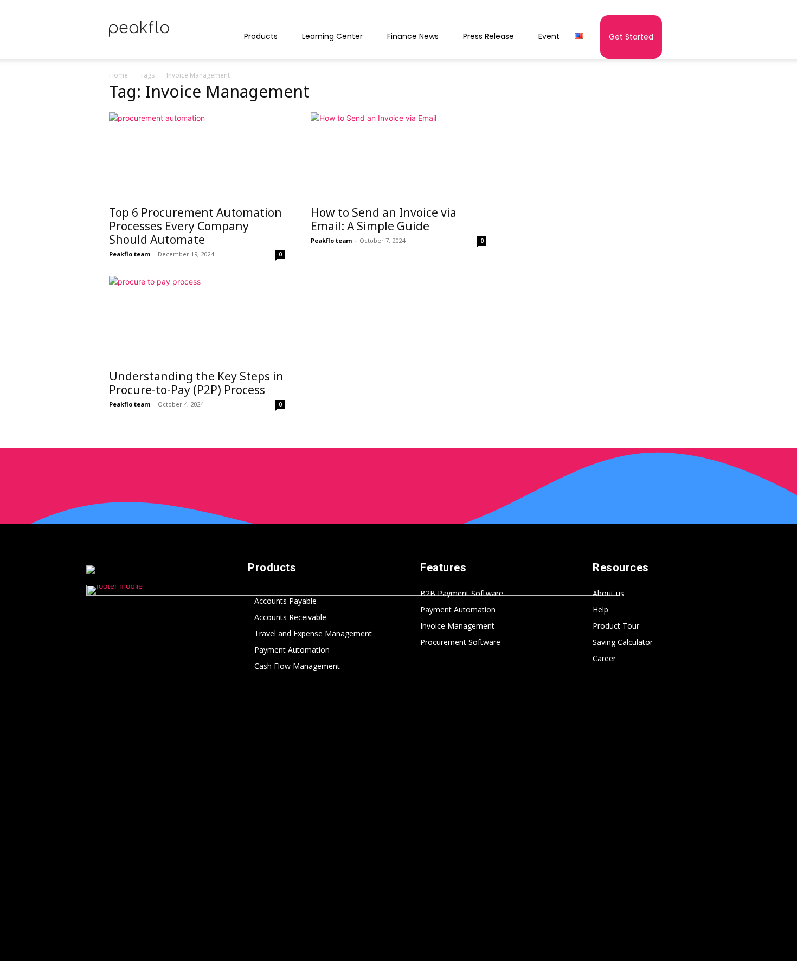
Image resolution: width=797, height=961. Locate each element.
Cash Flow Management (297, 666)
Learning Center (332, 36)
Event (549, 36)
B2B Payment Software (461, 593)
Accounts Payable (285, 601)
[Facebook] (354, 941)
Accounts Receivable (290, 617)
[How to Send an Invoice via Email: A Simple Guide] (398, 155)
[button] (675, 38)
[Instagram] (376, 941)
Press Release (488, 36)
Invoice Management (457, 626)
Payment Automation (292, 649)
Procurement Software (460, 642)
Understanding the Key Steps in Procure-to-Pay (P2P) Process (196, 383)
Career (604, 658)
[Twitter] (421, 941)
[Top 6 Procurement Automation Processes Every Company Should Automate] (197, 155)
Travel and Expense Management (313, 633)
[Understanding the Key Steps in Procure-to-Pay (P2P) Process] (197, 319)
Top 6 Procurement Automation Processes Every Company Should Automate (195, 226)
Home (118, 75)
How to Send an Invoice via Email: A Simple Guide (384, 219)
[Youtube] (443, 941)
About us (608, 593)
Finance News (413, 36)
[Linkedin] (398, 941)
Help (600, 609)
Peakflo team (129, 254)
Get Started (631, 36)
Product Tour (616, 626)
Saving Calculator (623, 642)
